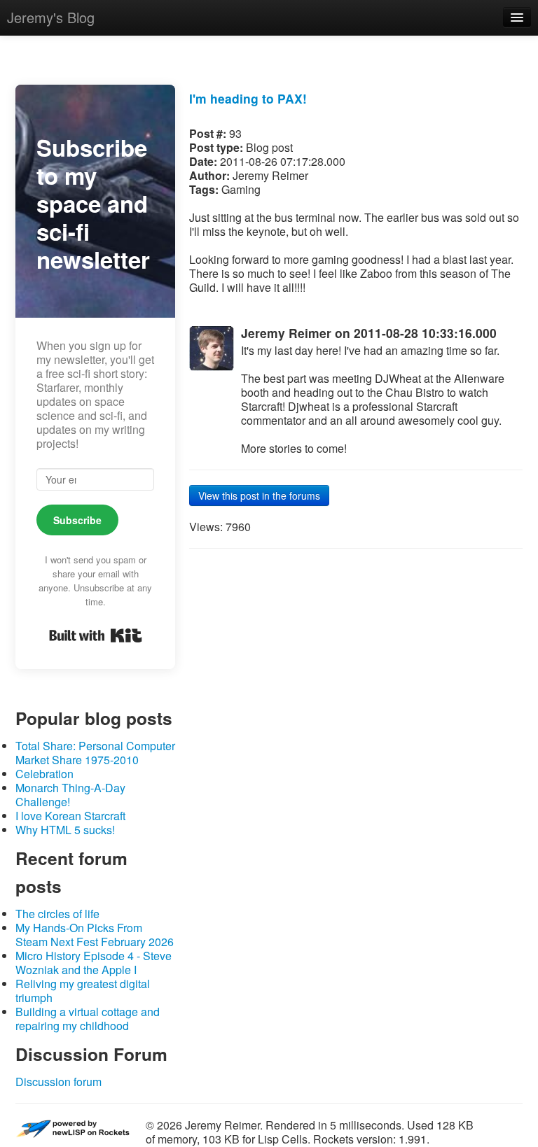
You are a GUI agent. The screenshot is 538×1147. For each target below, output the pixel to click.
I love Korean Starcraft (70, 816)
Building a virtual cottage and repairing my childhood (87, 1019)
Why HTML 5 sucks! (65, 830)
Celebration (44, 774)
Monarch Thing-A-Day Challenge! (70, 795)
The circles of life (57, 914)
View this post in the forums (259, 495)
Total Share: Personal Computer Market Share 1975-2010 (95, 753)
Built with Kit (95, 635)
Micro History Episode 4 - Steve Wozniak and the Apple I (93, 963)
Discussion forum (58, 1082)
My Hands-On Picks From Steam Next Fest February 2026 (94, 935)
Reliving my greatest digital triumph (82, 991)
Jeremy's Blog (51, 17)
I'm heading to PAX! (248, 98)
